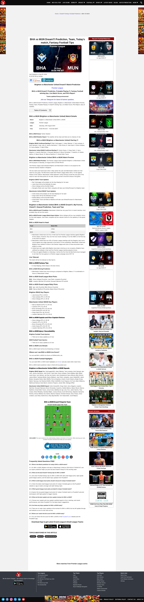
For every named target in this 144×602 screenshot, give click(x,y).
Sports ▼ (99, 2)
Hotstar (59, 362)
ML (67, 457)
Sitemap (123, 581)
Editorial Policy (120, 599)
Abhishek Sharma (101, 582)
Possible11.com (66, 516)
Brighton (40, 536)
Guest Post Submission (126, 577)
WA (55, 457)
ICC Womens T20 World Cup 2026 (46, 579)
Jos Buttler (99, 586)
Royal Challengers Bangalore (80, 586)
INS (12, 599)
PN (63, 457)
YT (24, 599)
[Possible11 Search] (141, 2)
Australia (75, 577)
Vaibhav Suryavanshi (102, 588)
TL (59, 457)
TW (47, 457)
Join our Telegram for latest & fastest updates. (57, 99)
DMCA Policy (124, 575)
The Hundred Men (42, 584)
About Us (140, 599)
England (75, 581)
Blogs (116, 2)
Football (33, 536)
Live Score (66, 2)
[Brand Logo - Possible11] (18, 576)
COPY (71, 457)
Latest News (108, 2)
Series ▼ (74, 2)
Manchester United (50, 536)
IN (20, 599)
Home (48, 2)
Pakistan (75, 582)
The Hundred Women (43, 575)
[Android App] (18, 585)
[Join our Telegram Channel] (57, 446)
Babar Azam (100, 579)
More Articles (111, 411)
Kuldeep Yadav (100, 584)
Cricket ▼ (81, 2)
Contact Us (131, 599)
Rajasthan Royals (77, 584)
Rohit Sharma (100, 577)
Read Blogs (111, 312)
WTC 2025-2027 (42, 577)
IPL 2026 (40, 581)
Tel (3, 599)
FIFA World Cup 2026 (43, 582)
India (74, 575)
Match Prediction (125, 2)
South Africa (76, 579)
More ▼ (135, 2)
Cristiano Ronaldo (101, 590)
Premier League (57, 88)
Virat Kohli (99, 575)
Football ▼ (90, 2)
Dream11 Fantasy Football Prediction (70, 13)
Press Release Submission (127, 579)
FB (43, 457)
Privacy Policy (109, 599)
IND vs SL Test (56, 2)
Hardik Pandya (100, 581)
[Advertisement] (72, 8)
